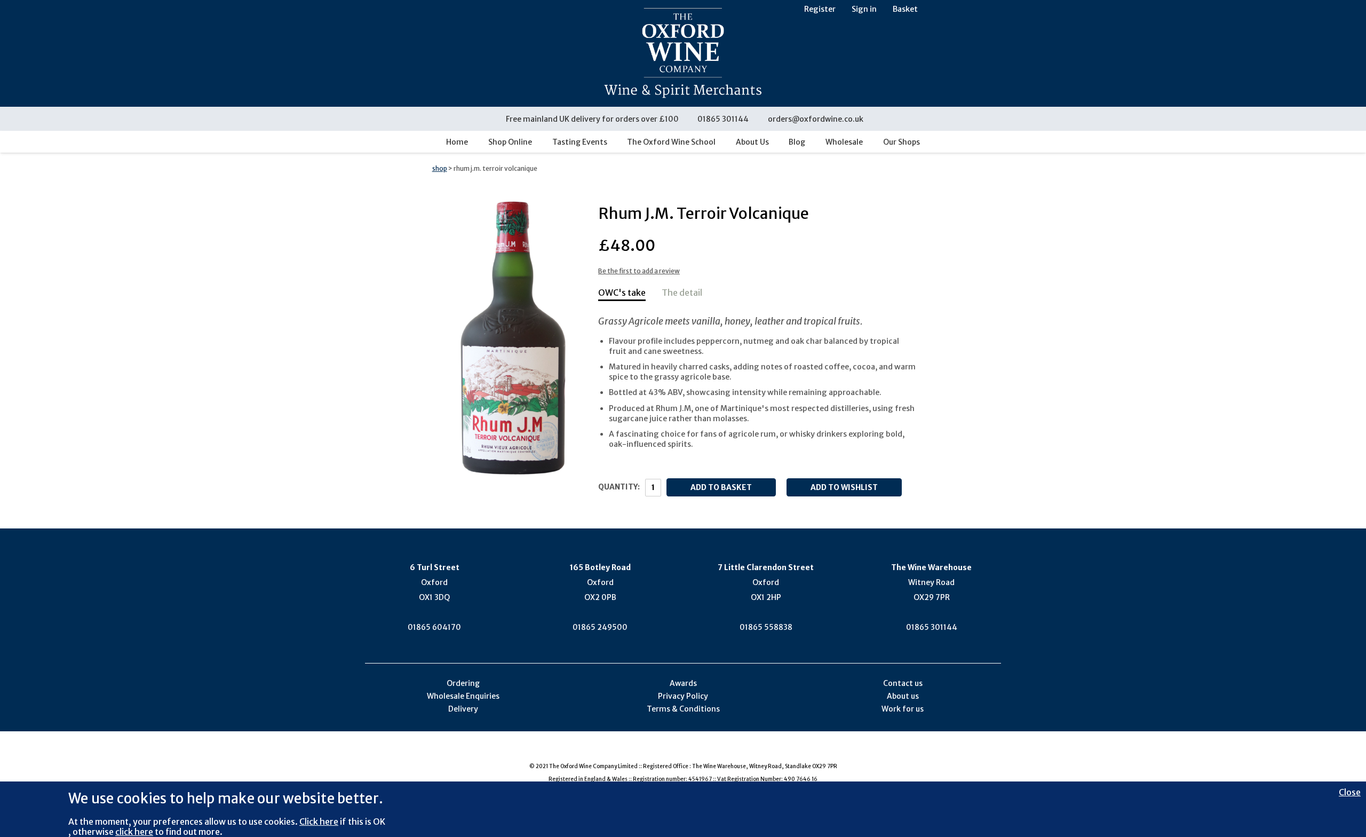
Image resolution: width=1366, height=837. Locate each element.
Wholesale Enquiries (463, 696)
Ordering (463, 683)
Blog (797, 142)
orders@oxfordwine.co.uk (815, 119)
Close (1350, 792)
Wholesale (844, 142)
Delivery (463, 709)
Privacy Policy (683, 696)
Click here (318, 821)
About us (903, 696)
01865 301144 (723, 119)
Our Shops (901, 142)
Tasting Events (579, 142)
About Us (752, 142)
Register (820, 9)
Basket (905, 9)
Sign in (864, 9)
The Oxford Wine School (671, 142)
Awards (683, 683)
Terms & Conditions (683, 709)
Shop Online (510, 142)
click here (134, 831)
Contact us (903, 683)
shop (439, 168)
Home (457, 142)
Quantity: (619, 487)
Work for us (902, 709)
